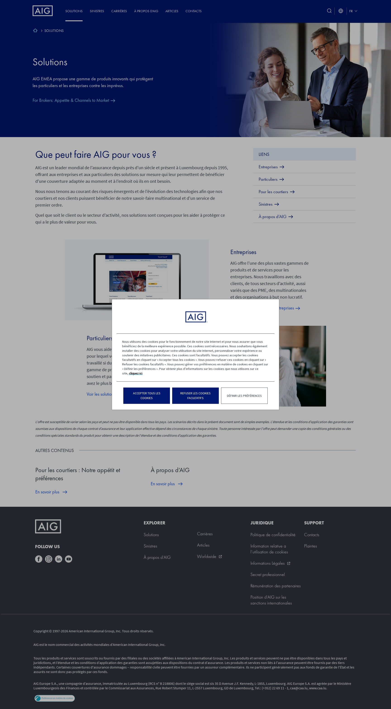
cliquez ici (135, 373)
